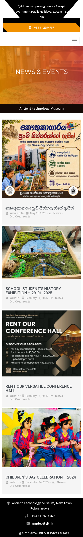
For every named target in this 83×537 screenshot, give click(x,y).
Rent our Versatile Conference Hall (39, 388)
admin (14, 298)
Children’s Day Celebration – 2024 (41, 477)
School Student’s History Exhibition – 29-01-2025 (33, 290)
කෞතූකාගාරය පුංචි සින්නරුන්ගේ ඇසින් (40, 208)
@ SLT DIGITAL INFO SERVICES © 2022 (44, 533)
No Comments (20, 216)
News (57, 213)
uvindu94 (17, 213)
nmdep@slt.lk (42, 523)
